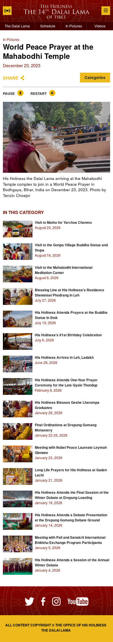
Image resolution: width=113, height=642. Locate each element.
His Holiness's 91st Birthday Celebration (68, 334)
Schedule (47, 25)
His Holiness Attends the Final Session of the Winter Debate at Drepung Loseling (72, 495)
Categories (95, 77)
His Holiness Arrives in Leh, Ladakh (64, 357)
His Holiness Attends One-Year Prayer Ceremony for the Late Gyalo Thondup (66, 382)
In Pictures (73, 25)
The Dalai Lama (17, 25)
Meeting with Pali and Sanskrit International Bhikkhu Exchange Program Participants (70, 540)
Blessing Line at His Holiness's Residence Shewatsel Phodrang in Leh (69, 292)
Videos (99, 25)
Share (10, 78)
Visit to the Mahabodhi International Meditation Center (63, 270)
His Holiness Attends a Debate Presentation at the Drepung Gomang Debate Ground (71, 517)
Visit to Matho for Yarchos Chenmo (63, 222)
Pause (9, 93)
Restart (38, 93)
